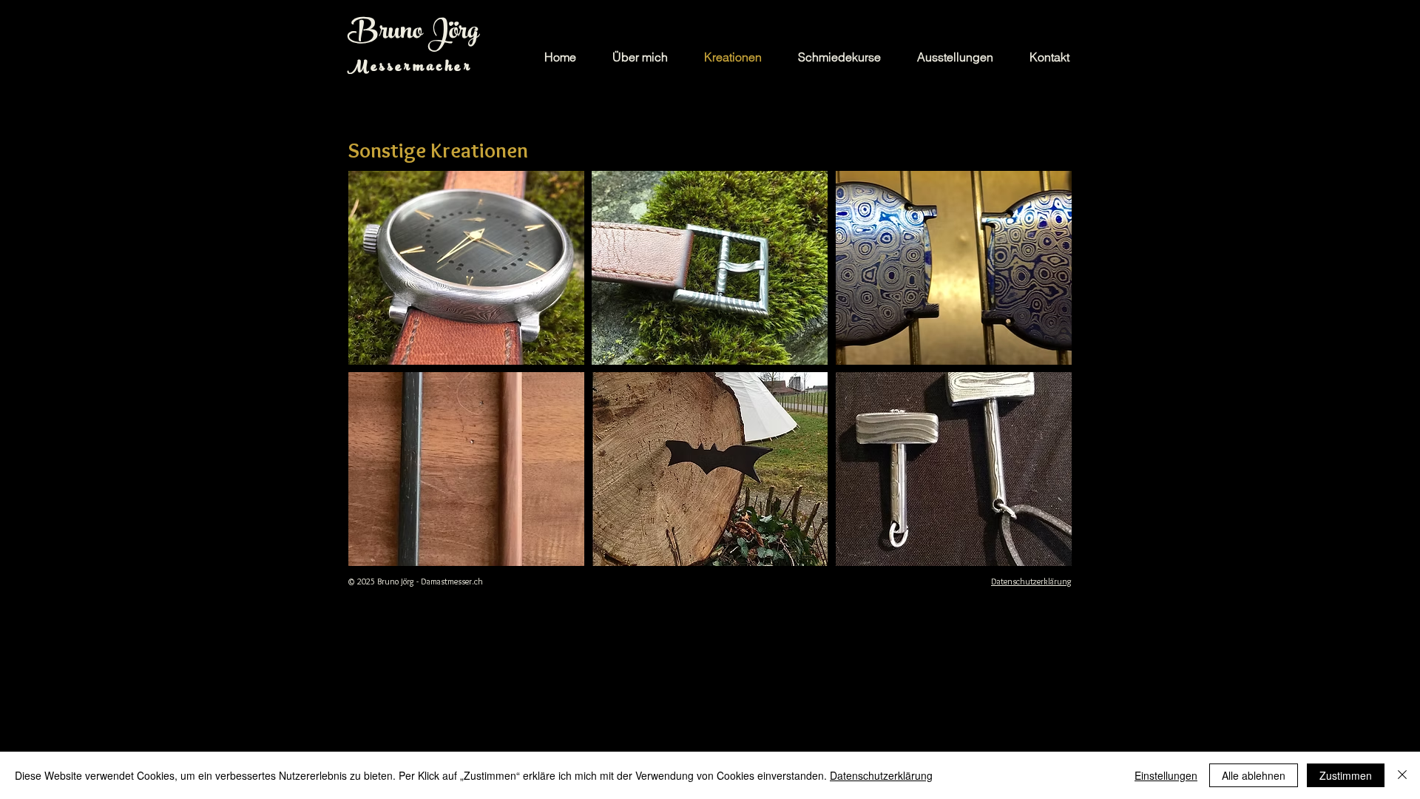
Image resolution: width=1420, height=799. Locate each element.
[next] (1040, 381)
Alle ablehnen (1253, 775)
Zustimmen (1345, 775)
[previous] (379, 381)
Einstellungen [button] (1166, 775)
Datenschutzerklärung (881, 775)
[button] (466, 268)
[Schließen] (1402, 775)
